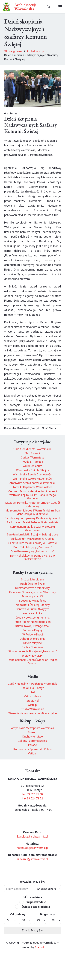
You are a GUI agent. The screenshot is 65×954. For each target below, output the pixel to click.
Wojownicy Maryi (32, 655)
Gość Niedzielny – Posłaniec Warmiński (32, 683)
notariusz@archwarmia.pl (32, 847)
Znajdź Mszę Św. (32, 930)
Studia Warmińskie (32, 709)
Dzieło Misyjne (32, 643)
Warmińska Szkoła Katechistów (32, 478)
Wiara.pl (32, 704)
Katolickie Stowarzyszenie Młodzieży (32, 592)
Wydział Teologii (32, 461)
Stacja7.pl (32, 700)
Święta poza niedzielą (35, 906)
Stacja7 (39, 947)
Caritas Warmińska (32, 457)
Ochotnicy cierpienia (32, 638)
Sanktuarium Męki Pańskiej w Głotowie (32, 543)
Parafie (32, 745)
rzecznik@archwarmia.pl (32, 859)
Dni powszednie (35, 902)
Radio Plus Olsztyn (32, 688)
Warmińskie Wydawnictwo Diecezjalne (32, 713)
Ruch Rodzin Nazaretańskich (33, 621)
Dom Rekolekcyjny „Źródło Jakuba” (32, 551)
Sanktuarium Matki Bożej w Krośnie (32, 538)
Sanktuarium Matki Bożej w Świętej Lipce (32, 534)
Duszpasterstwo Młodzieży (32, 588)
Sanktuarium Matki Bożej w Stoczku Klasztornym (32, 528)
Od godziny (17, 914)
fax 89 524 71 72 (32, 798)
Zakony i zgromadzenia (32, 740)
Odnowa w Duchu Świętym (32, 609)
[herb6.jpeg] (6, 6)
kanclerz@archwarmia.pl (32, 836)
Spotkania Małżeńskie (32, 600)
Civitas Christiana (32, 647)
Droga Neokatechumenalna (33, 617)
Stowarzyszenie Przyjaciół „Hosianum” (32, 651)
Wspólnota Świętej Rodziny (32, 604)
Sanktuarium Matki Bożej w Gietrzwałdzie (32, 522)
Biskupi (32, 732)
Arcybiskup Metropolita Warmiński (32, 728)
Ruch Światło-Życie (32, 583)
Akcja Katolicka (32, 613)
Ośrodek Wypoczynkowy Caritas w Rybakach (33, 518)
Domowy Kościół (32, 596)
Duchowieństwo (32, 736)
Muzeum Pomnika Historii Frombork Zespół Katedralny (32, 504)
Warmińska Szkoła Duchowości (32, 474)
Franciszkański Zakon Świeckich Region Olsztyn (33, 661)
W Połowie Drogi (32, 634)
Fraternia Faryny (32, 630)
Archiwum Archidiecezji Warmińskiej (32, 483)
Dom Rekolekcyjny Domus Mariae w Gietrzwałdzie (32, 557)
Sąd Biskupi (32, 453)
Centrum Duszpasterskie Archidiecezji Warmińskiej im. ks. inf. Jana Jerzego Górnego (32, 495)
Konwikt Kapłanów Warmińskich (32, 487)
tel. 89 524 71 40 (32, 794)
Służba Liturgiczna (32, 579)
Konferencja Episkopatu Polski (32, 749)
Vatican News (32, 696)
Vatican (32, 753)
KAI (32, 692)
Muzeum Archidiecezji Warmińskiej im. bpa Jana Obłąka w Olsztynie (33, 512)
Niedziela (35, 897)
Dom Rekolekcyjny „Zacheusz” (32, 547)
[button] (48, 6)
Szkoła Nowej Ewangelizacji (32, 626)
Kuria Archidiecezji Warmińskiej (32, 449)
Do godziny (47, 914)
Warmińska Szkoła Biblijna (32, 470)
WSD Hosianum (32, 466)
